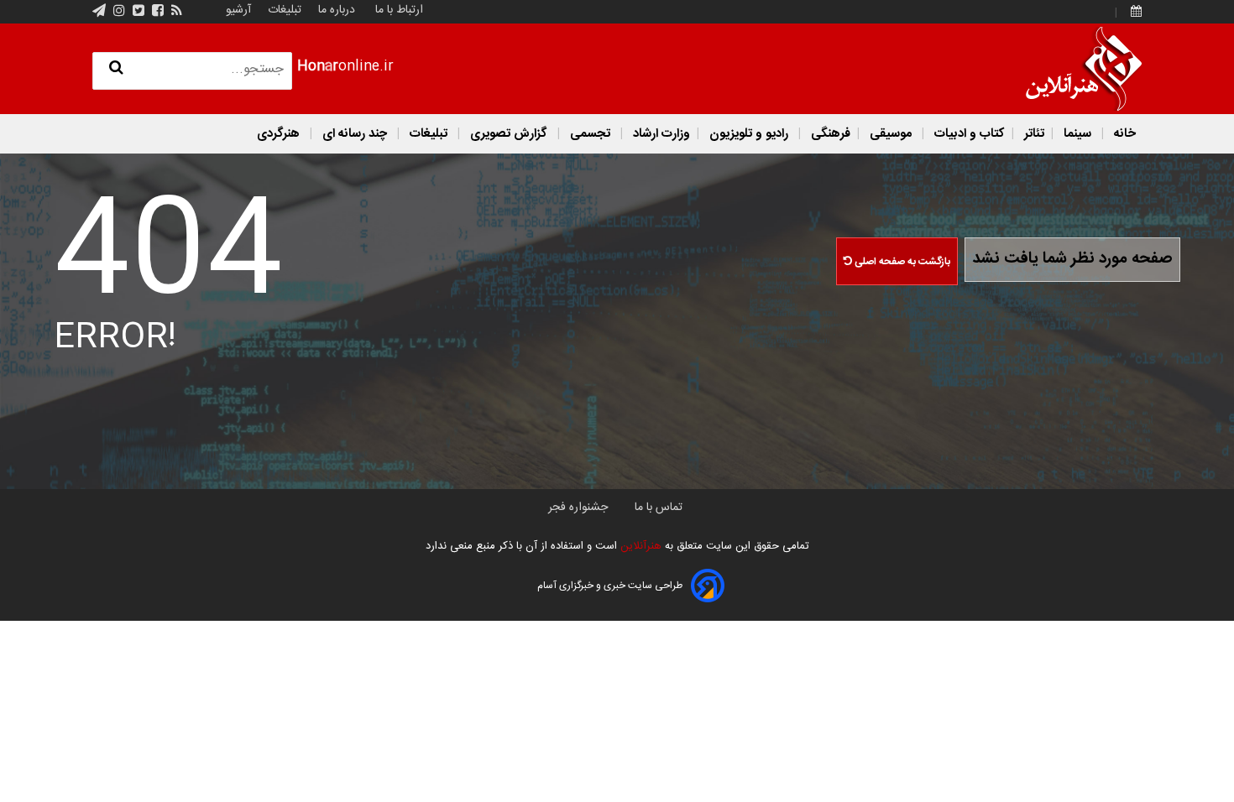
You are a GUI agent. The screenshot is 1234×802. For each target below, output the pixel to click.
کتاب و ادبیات (968, 133)
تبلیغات (282, 10)
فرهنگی (829, 133)
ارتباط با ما (399, 10)
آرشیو (238, 10)
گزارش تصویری (509, 133)
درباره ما (336, 10)
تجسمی (590, 133)
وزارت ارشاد (660, 133)
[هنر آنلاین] (1084, 69)
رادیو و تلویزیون (749, 133)
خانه (1123, 133)
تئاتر (1032, 133)
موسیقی (890, 133)
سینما (1077, 133)
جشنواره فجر (578, 507)
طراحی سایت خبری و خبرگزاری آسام (609, 586)
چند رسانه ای (354, 133)
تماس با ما (658, 507)
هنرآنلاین (639, 546)
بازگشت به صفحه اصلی (901, 261)
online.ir (345, 66)
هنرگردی (278, 133)
